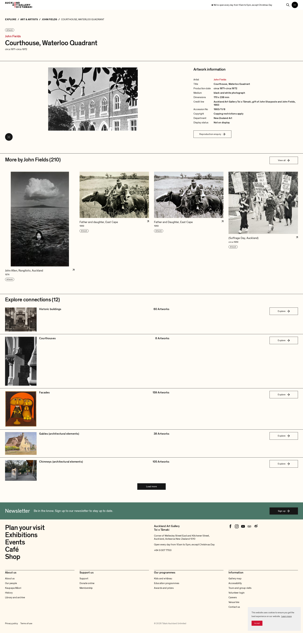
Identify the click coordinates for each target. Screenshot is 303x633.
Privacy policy (11, 623)
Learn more (286, 616)
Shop (12, 556)
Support (84, 578)
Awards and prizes (164, 588)
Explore (281, 311)
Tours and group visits (240, 588)
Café (12, 549)
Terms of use (26, 623)
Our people (11, 583)
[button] (39, 226)
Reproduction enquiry (210, 134)
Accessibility (235, 583)
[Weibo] (256, 526)
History (9, 592)
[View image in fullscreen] (9, 137)
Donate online (87, 583)
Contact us (234, 607)
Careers (233, 597)
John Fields (13, 36)
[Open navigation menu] (295, 5)
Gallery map (235, 578)
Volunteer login (236, 592)
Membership (86, 588)
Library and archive (15, 597)
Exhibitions (21, 535)
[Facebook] (230, 526)
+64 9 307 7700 (163, 550)
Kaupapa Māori (13, 588)
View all (281, 160)
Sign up (281, 510)
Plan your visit (25, 527)
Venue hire (234, 602)
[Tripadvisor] (249, 526)
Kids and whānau (163, 578)
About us (10, 578)
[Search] (288, 5)
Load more (151, 486)
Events (15, 542)
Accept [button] (257, 623)
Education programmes (166, 583)
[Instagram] (237, 526)
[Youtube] (243, 526)
